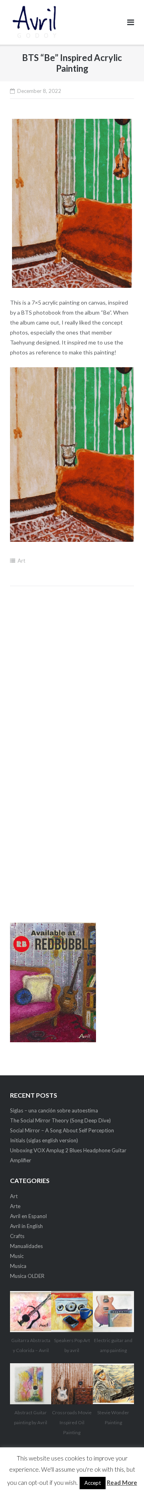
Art (21, 560)
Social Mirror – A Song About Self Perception (62, 1130)
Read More (122, 1482)
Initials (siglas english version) (44, 1140)
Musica (18, 1266)
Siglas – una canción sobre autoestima (54, 1110)
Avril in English (26, 1226)
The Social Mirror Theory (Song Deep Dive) (60, 1120)
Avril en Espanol (28, 1216)
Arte (15, 1206)
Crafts (17, 1236)
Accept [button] (92, 1483)
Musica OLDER (27, 1276)
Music (17, 1256)
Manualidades (26, 1246)
